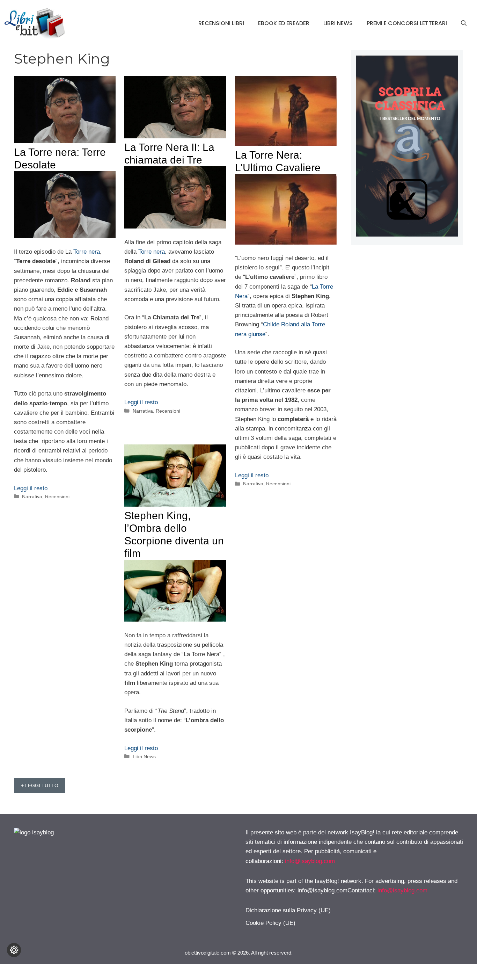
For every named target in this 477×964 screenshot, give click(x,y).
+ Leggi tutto (39, 785)
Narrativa (32, 496)
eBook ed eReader (283, 23)
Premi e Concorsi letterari (407, 23)
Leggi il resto (30, 488)
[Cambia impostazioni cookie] (14, 950)
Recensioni (57, 496)
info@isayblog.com (310, 861)
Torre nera (86, 251)
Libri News (338, 23)
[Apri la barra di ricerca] (464, 23)
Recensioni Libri (221, 23)
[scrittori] (407, 234)
